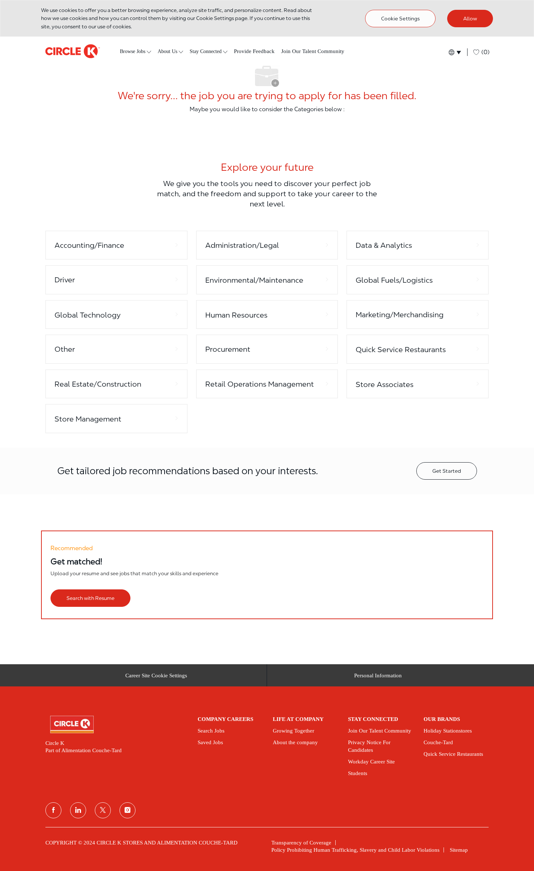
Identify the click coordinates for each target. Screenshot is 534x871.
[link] (116, 724)
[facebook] (53, 810)
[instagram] (127, 810)
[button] (454, 52)
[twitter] (103, 810)
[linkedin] (78, 810)
